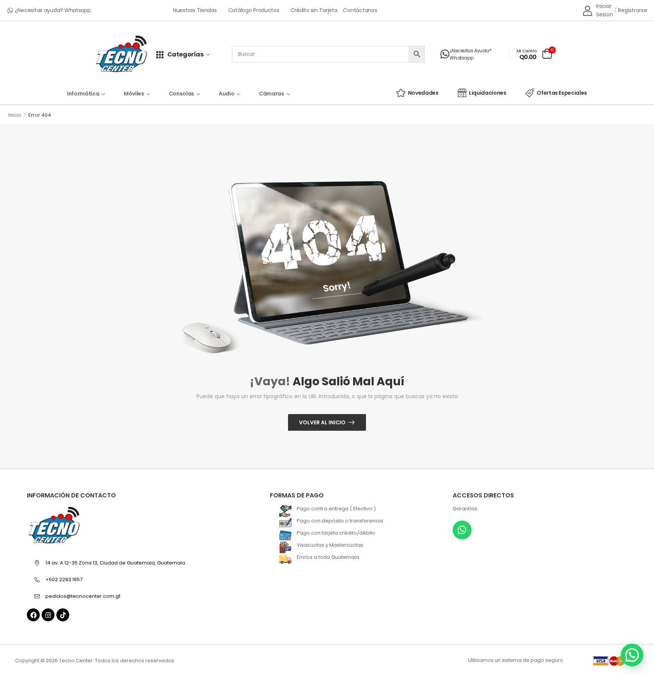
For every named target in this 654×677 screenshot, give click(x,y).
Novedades (423, 93)
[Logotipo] (121, 54)
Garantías (465, 508)
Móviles (134, 93)
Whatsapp (461, 58)
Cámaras (271, 93)
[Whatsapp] (462, 530)
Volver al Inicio (322, 422)
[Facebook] (33, 614)
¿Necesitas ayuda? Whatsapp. (53, 10)
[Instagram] (48, 614)
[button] (632, 655)
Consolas (181, 93)
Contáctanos (360, 10)
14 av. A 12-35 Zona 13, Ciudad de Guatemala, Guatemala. (115, 562)
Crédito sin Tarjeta (314, 10)
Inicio (14, 115)
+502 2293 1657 (64, 579)
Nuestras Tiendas (195, 10)
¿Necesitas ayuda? (470, 50)
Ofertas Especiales (562, 93)
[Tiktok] (62, 614)
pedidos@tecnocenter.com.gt (82, 596)
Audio (226, 93)
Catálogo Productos (253, 10)
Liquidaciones (487, 93)
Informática (83, 93)
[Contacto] (445, 54)
